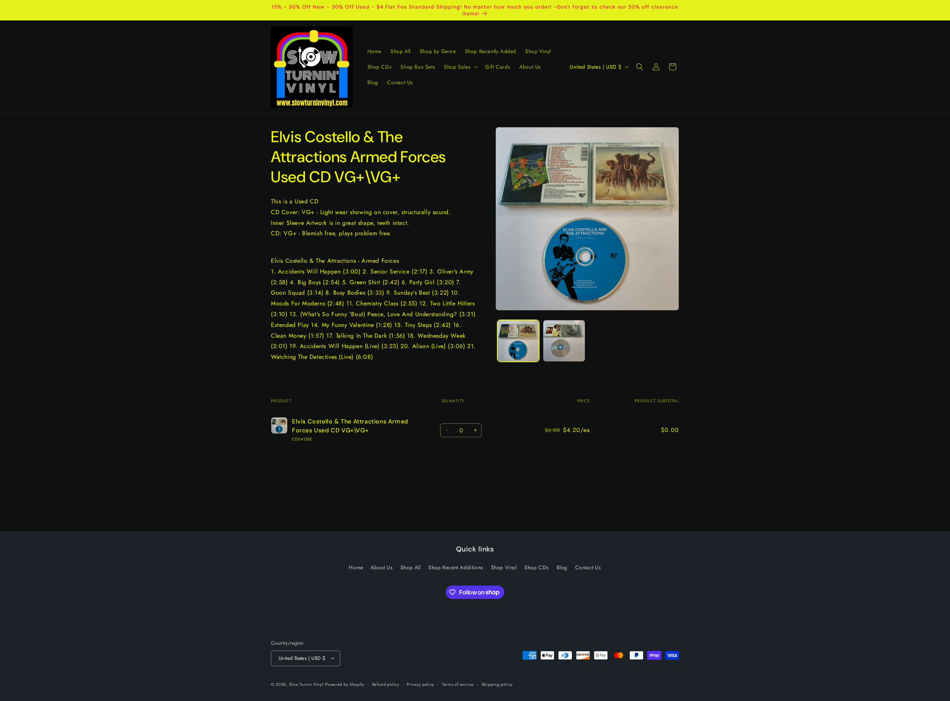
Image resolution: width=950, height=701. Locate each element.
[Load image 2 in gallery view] (564, 341)
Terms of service (458, 684)
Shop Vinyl (504, 567)
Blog (562, 567)
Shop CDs (536, 567)
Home (356, 567)
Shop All (410, 567)
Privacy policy (420, 684)
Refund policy (385, 684)
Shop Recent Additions (455, 567)
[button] (460, 67)
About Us (382, 567)
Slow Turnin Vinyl (306, 684)
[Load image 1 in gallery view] (518, 341)
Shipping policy (497, 684)
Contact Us (588, 567)
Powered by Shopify (344, 684)
